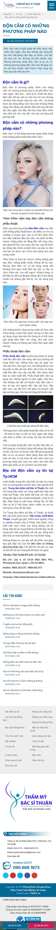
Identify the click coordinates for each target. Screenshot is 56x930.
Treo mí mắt (38, 741)
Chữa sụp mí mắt (13, 760)
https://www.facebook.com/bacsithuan (34, 577)
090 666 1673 (26, 867)
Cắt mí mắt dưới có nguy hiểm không (21, 607)
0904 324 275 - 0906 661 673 (22, 848)
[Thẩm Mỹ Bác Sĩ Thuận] (8, 5)
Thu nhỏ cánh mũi (14, 736)
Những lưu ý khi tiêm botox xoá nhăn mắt (24, 616)
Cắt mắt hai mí (12, 711)
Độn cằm (36, 755)
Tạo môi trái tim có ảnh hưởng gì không (22, 682)
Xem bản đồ (13, 856)
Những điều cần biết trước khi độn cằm (22, 663)
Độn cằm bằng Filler (15, 727)
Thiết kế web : (22, 893)
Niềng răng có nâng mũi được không (21, 635)
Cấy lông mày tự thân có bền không (20, 654)
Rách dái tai (38, 760)
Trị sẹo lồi (10, 746)
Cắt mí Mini (10, 741)
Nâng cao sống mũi (42, 711)
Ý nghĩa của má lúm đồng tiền (17, 626)
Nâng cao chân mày (42, 717)
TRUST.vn (35, 893)
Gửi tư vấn (16, 926)
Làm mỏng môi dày (41, 736)
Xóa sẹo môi (11, 765)
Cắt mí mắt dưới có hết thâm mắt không (23, 692)
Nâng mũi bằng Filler (42, 722)
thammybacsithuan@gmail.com (23, 852)
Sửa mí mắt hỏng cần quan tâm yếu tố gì (23, 673)
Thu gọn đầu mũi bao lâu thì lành (19, 645)
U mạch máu (11, 755)
